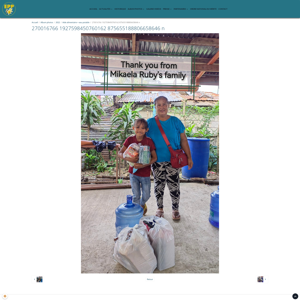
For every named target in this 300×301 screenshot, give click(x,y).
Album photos (135, 9)
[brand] (9, 9)
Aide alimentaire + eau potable (75, 22)
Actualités (105, 9)
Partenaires (180, 9)
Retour (150, 279)
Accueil (93, 9)
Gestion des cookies (150, 297)
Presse (166, 9)
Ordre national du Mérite (203, 9)
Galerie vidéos (153, 9)
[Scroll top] (295, 296)
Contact (222, 9)
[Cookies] (5, 296)
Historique (120, 9)
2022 (58, 22)
